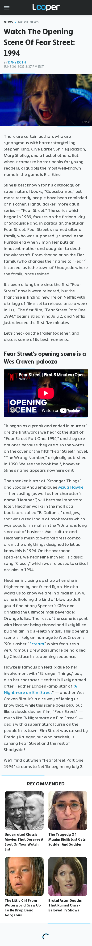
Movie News (28, 22)
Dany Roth (17, 62)
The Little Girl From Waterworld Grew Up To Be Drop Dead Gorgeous (23, 908)
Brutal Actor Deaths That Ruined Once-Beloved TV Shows (65, 905)
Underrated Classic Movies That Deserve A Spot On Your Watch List (24, 841)
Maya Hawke (71, 487)
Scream (36, 644)
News (8, 22)
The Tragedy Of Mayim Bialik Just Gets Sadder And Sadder (67, 839)
